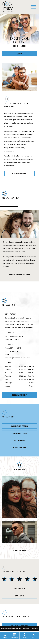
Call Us (19, 54)
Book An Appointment (19, 395)
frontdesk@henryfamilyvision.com (17, 358)
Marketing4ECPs (15, 628)
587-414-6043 (15, 348)
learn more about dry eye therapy (19, 274)
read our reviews (19, 588)
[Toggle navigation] (33, 7)
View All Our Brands (19, 551)
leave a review (19, 596)
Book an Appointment (19, 173)
